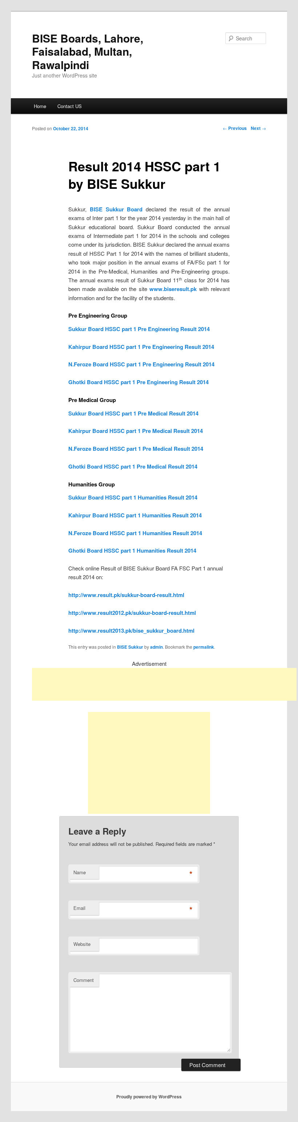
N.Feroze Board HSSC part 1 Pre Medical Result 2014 (135, 449)
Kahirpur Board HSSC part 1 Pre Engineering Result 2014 (141, 347)
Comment (83, 979)
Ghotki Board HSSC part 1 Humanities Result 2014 (132, 550)
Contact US (69, 106)
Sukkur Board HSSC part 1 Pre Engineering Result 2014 (139, 329)
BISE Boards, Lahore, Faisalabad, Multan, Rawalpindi (87, 51)
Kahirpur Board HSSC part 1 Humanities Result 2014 (135, 515)
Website (81, 943)
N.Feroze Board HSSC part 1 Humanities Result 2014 (135, 533)
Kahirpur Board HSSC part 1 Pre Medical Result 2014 (135, 431)
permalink (203, 647)
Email (79, 907)
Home (40, 106)
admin (156, 647)
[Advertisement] (164, 684)
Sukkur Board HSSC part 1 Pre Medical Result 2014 (133, 413)
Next (258, 128)
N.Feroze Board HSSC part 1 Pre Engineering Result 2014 (141, 364)
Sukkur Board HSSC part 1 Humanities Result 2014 (132, 497)
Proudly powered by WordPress (149, 1096)
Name (79, 872)
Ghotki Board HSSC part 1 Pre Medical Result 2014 (132, 466)
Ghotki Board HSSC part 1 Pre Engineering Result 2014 (138, 382)
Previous (235, 128)
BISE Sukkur (130, 647)
